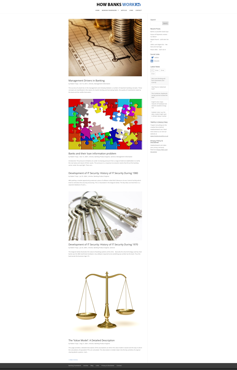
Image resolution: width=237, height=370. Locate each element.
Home (97, 10)
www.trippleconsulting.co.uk (159, 136)
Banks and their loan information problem (92, 153)
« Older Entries (73, 360)
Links (131, 10)
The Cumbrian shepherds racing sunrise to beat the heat (159, 87)
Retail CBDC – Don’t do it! (158, 49)
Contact (139, 10)
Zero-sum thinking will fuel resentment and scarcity (158, 114)
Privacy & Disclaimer (107, 365)
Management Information (102, 84)
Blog (92, 365)
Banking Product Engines (102, 157)
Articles (124, 10)
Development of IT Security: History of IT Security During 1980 (103, 173)
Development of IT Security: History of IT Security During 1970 (103, 244)
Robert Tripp (74, 84)
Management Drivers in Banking (87, 80)
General (113, 157)
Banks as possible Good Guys (159, 31)
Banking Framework (109, 10)
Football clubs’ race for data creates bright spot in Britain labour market (158, 106)
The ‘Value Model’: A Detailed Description (92, 340)
